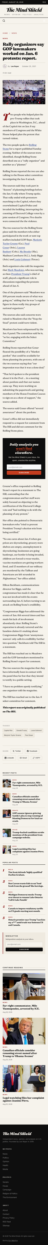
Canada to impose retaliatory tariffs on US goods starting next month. (25, 909)
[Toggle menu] (44, 21)
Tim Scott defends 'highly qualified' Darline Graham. (25, 873)
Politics (6, 1157)
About (5, 1210)
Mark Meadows (16, 269)
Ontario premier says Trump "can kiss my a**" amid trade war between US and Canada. (26, 922)
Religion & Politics (10, 1193)
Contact (6, 1214)
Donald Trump (22, 730)
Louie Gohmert (22, 259)
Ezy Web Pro (13, 1241)
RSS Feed (7, 1222)
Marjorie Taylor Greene (12, 735)
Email (25, 758)
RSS (44, 2)
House (5, 1186)
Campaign (7, 1190)
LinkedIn (10, 758)
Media (5, 1169)
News (14, 33)
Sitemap (6, 1225)
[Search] (4, 21)
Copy (37, 758)
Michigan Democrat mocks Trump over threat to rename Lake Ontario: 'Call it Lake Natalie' (25, 897)
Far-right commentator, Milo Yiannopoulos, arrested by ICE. (27, 783)
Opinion (6, 1161)
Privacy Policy (8, 1218)
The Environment (10, 1197)
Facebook (33, 751)
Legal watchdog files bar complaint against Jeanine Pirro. (28, 850)
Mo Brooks (25, 251)
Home (5, 33)
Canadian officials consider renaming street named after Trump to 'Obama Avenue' (26, 799)
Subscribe (24, 473)
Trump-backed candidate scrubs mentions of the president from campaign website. (28, 835)
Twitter (18, 751)
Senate (6, 1182)
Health (5, 1165)
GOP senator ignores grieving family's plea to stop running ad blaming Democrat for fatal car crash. (27, 817)
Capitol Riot (8, 730)
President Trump (20, 273)
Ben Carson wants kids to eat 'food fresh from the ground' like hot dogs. (26, 884)
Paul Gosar (29, 735)
